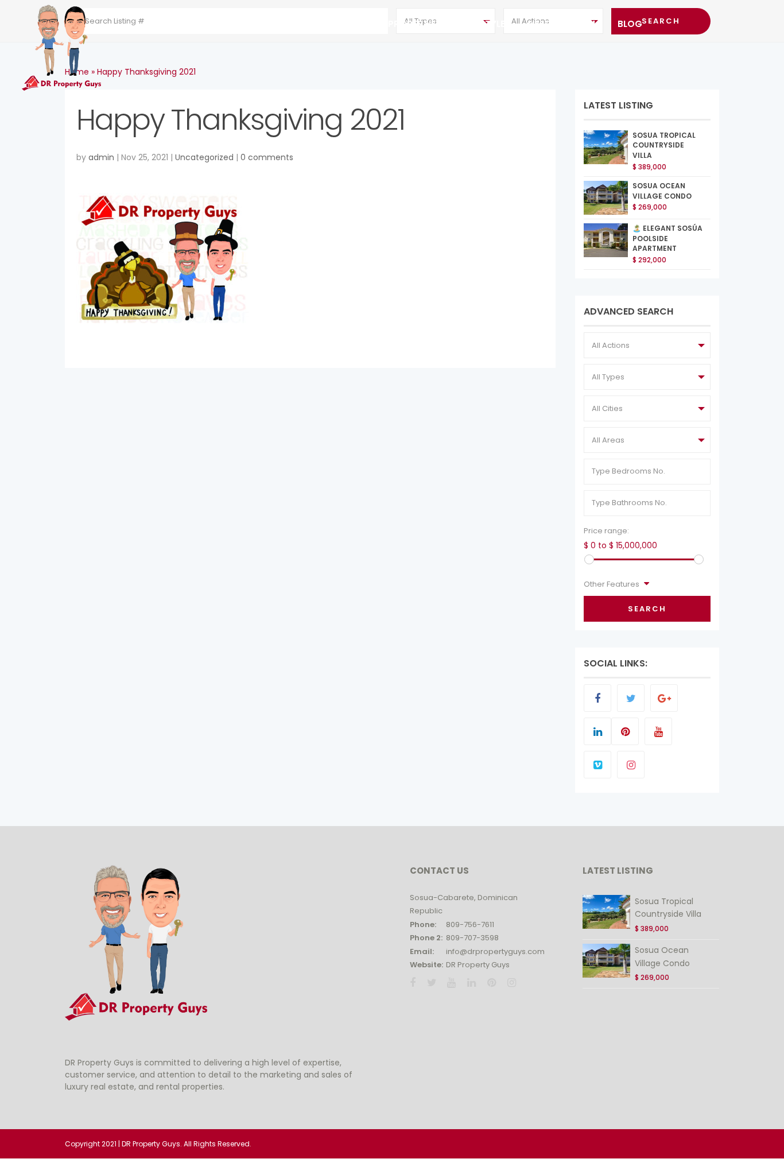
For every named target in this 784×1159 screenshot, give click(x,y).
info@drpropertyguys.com (495, 951)
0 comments (266, 157)
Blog (630, 24)
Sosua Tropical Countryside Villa (664, 145)
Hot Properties (403, 24)
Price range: (606, 530)
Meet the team (561, 24)
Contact (321, 24)
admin (101, 157)
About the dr (237, 24)
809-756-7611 (470, 924)
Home (170, 24)
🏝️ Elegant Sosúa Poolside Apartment (667, 238)
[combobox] (647, 345)
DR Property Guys (478, 964)
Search (647, 608)
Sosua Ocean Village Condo (662, 191)
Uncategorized (204, 157)
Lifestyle (484, 24)
